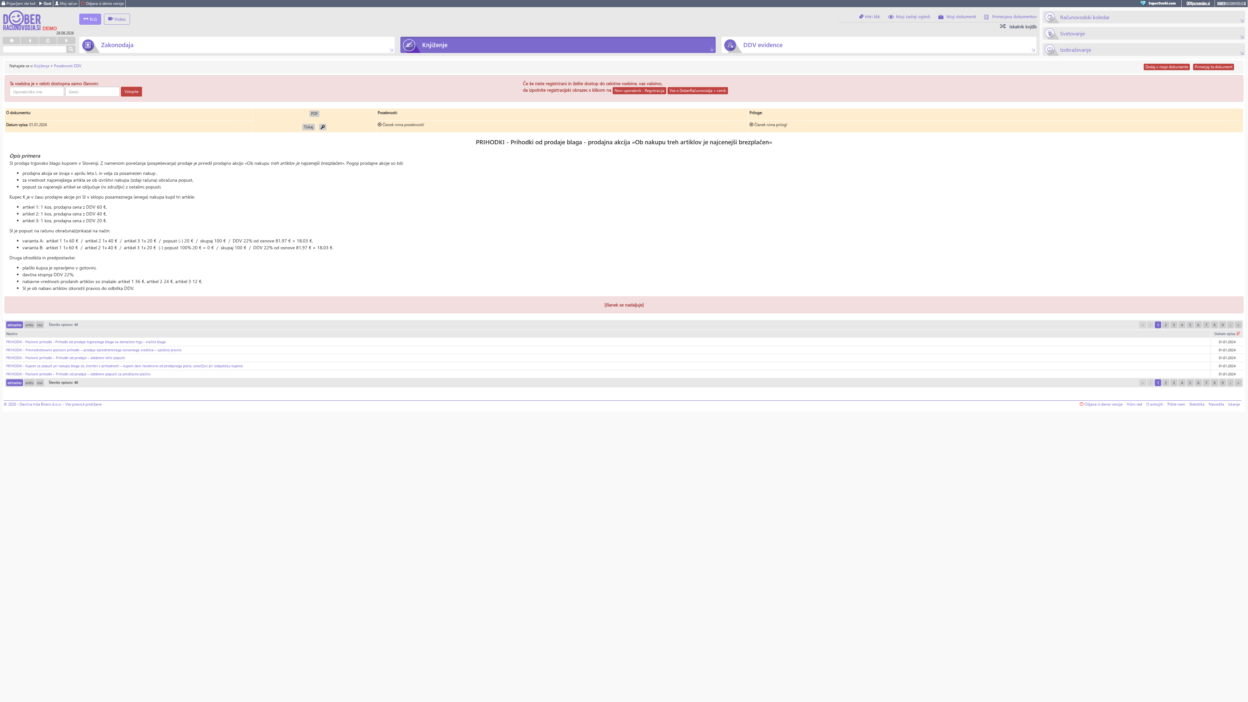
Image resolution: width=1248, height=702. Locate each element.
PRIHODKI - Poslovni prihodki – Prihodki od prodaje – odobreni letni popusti (65, 358)
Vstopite (131, 91)
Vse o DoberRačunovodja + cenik (698, 90)
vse (40, 325)
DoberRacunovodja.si (1231, 3)
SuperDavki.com (1159, 3)
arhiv (29, 325)
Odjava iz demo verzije (104, 3)
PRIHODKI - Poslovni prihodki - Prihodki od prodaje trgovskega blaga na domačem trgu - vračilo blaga (86, 342)
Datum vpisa (1225, 334)
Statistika (1196, 404)
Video (119, 19)
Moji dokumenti (961, 16)
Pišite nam (1176, 404)
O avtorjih (1154, 404)
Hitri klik (872, 16)
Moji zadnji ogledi (913, 16)
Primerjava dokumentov (1014, 16)
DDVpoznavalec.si (1198, 3)
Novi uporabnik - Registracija (639, 90)
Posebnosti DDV (67, 65)
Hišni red (1134, 404)
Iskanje (1234, 404)
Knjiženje (41, 65)
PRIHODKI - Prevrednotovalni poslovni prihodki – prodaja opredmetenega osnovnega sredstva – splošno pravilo (93, 350)
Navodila (1216, 404)
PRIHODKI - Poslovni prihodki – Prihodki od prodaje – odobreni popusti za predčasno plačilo (78, 374)
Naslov (12, 334)
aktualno (14, 325)
